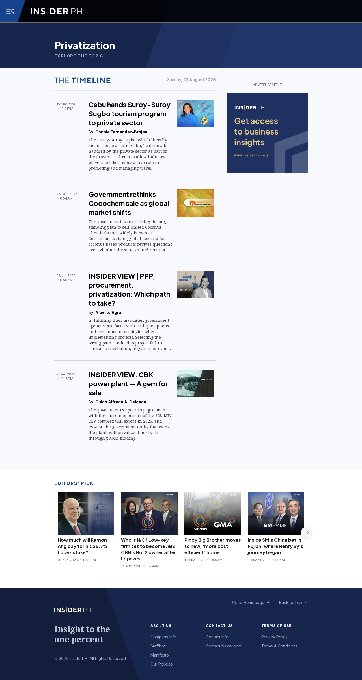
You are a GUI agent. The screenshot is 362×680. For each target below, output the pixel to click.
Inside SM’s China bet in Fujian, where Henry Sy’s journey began (275, 546)
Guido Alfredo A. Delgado (120, 402)
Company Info (163, 636)
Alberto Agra (108, 312)
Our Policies (161, 664)
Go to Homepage (248, 602)
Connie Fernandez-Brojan (121, 131)
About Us (161, 625)
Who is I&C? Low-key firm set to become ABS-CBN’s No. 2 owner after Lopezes (149, 549)
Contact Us (219, 625)
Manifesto (159, 655)
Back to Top (290, 602)
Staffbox (158, 646)
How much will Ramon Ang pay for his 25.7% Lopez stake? (83, 546)
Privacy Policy (274, 636)
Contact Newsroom (224, 646)
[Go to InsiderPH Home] (56, 11)
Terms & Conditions (279, 646)
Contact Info (217, 636)
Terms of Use (276, 625)
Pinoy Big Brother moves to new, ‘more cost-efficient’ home (212, 546)
